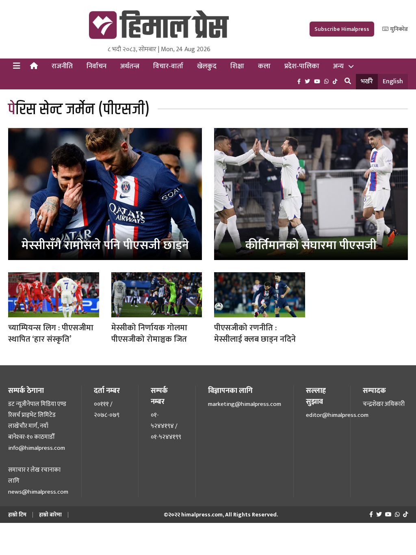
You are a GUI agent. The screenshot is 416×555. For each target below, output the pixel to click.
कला (264, 66)
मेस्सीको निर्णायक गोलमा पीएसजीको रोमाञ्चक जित (149, 333)
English (393, 81)
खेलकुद (207, 66)
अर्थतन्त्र (129, 66)
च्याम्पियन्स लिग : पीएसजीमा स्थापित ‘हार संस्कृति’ (50, 333)
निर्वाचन (96, 66)
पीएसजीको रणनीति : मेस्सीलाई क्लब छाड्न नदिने (255, 333)
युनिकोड (398, 29)
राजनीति (62, 66)
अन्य (338, 66)
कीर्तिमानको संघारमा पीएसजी (311, 245)
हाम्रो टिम (17, 514)
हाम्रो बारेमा (50, 514)
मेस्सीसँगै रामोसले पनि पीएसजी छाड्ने (105, 245)
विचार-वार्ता (168, 66)
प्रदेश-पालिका (301, 66)
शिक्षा (237, 66)
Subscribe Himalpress (341, 29)
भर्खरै (367, 81)
